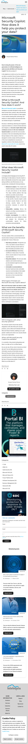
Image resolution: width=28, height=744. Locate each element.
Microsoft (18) (6, 488)
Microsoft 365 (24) (7, 472)
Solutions (7, 700)
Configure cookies (13, 735)
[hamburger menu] (26, 2)
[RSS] (24, 14)
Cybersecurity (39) (7, 470)
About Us (7, 713)
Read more (8, 593)
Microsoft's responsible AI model (10, 144)
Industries (7, 706)
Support (20, 698)
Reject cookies (7, 739)
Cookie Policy (5, 731)
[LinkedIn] (7, 368)
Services (7, 703)
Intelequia (7, 578)
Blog (4, 8)
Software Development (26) (10, 480)
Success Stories (7, 709)
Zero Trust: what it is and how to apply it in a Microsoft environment (13, 575)
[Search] (25, 14)
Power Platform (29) (8, 478)
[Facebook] (2, 368)
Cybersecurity (10, 8)
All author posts (14, 389)
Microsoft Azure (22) (8, 475)
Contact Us (20, 706)
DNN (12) (5, 467)
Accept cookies (19, 739)
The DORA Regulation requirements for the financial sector (13, 657)
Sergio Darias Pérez (14, 382)
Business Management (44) (9, 483)
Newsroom (20, 704)
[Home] (22, 14)
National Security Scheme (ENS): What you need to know (13, 617)
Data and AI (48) (7, 486)
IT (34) (4, 464)
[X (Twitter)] (5, 368)
